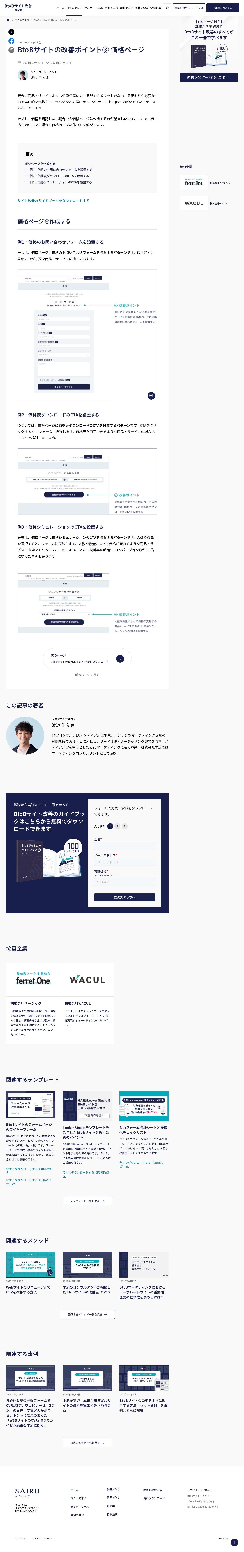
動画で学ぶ (113, 1489)
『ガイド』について (199, 1490)
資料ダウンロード (154, 1498)
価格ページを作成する (40, 163)
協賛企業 (112, 1514)
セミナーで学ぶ (80, 1506)
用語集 (111, 1506)
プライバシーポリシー (42, 1538)
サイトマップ (21, 1538)
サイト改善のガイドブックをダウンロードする (54, 200)
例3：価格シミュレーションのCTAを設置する (61, 182)
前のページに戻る (87, 674)
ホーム (75, 1490)
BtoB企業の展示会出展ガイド (202, 1507)
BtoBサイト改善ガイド (199, 1495)
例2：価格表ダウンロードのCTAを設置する (59, 176)
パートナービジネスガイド (201, 1501)
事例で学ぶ (77, 1515)
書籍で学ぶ (113, 1497)
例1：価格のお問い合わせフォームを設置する (61, 169)
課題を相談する (152, 1490)
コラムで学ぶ (79, 1498)
